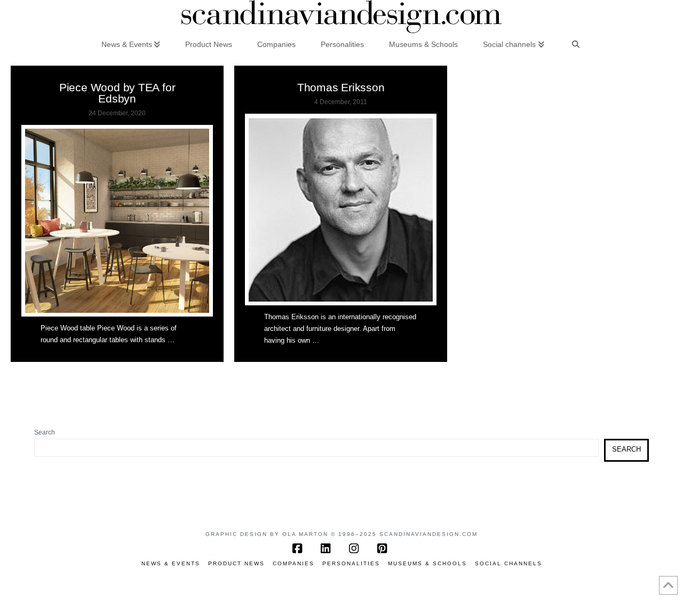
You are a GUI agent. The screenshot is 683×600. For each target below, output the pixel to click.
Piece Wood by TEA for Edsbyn (117, 93)
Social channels (508, 563)
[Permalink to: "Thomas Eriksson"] (341, 209)
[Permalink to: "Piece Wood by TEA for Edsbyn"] (117, 221)
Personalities (351, 563)
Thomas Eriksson (341, 87)
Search (44, 432)
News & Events (170, 563)
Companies (293, 563)
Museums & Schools (427, 563)
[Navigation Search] (575, 43)
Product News (236, 563)
